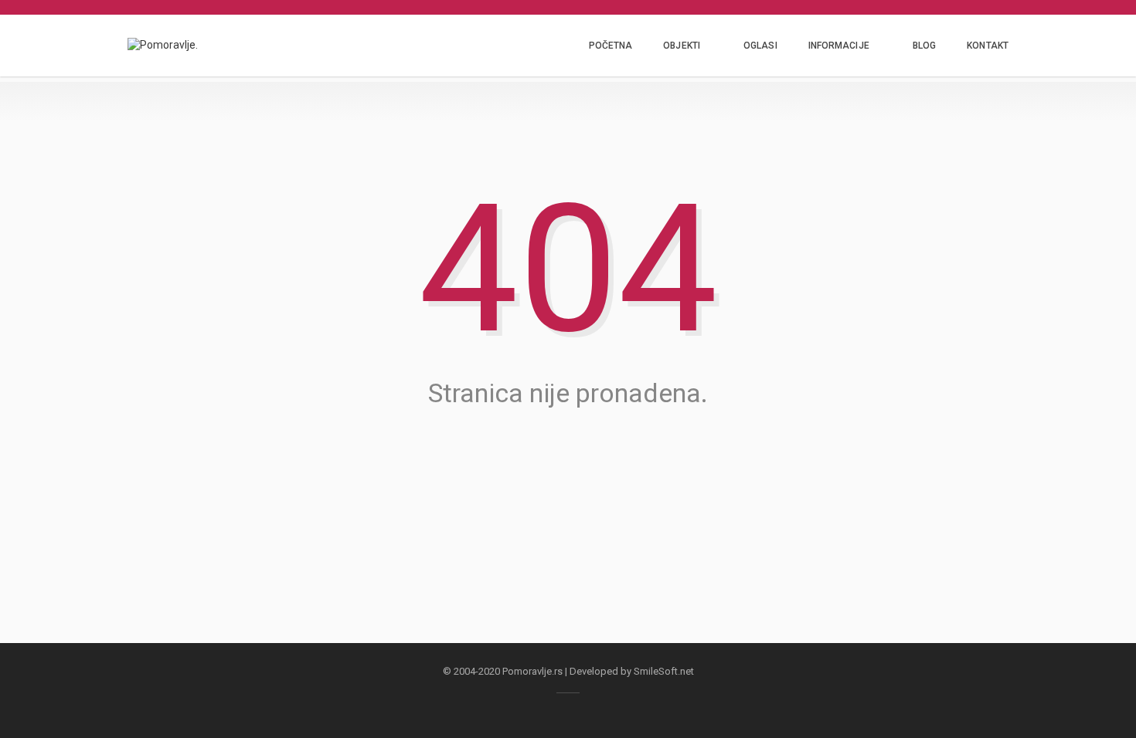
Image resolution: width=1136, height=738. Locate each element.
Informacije (838, 45)
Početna (611, 45)
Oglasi (760, 45)
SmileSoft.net (664, 671)
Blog (924, 45)
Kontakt (987, 45)
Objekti (681, 45)
